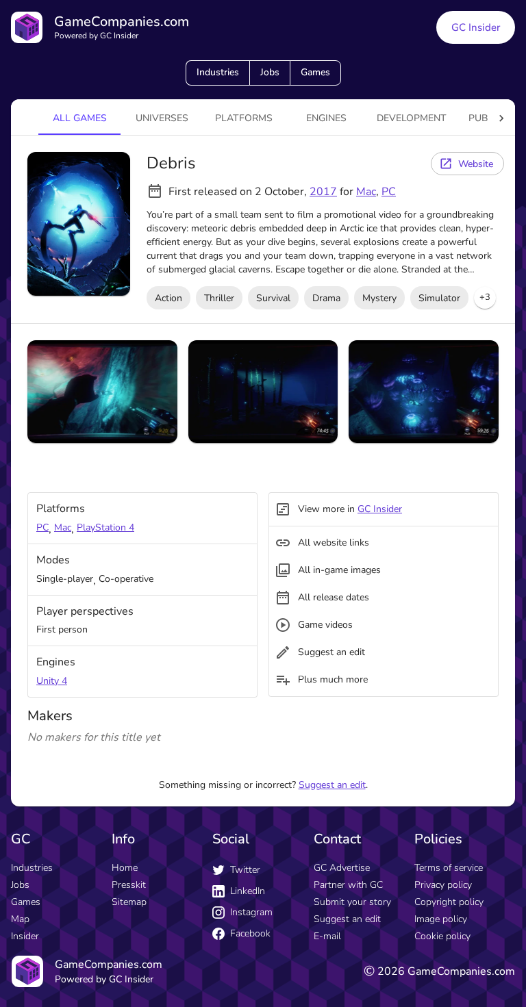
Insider (25, 936)
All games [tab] (80, 118)
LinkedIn (247, 890)
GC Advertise (342, 867)
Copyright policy (449, 901)
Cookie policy (442, 936)
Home (125, 867)
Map (20, 919)
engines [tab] (326, 118)
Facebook (250, 933)
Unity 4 (51, 680)
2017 (323, 191)
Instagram (251, 912)
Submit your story (352, 901)
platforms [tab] (244, 118)
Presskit (129, 884)
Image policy (440, 919)
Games (315, 72)
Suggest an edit (332, 784)
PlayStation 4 (105, 527)
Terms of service (448, 867)
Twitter (245, 869)
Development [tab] (412, 118)
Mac (366, 191)
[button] (485, 298)
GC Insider (475, 27)
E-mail (327, 936)
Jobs (269, 72)
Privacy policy (443, 884)
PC (388, 191)
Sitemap (129, 901)
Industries (218, 72)
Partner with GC (348, 884)
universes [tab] (162, 118)
